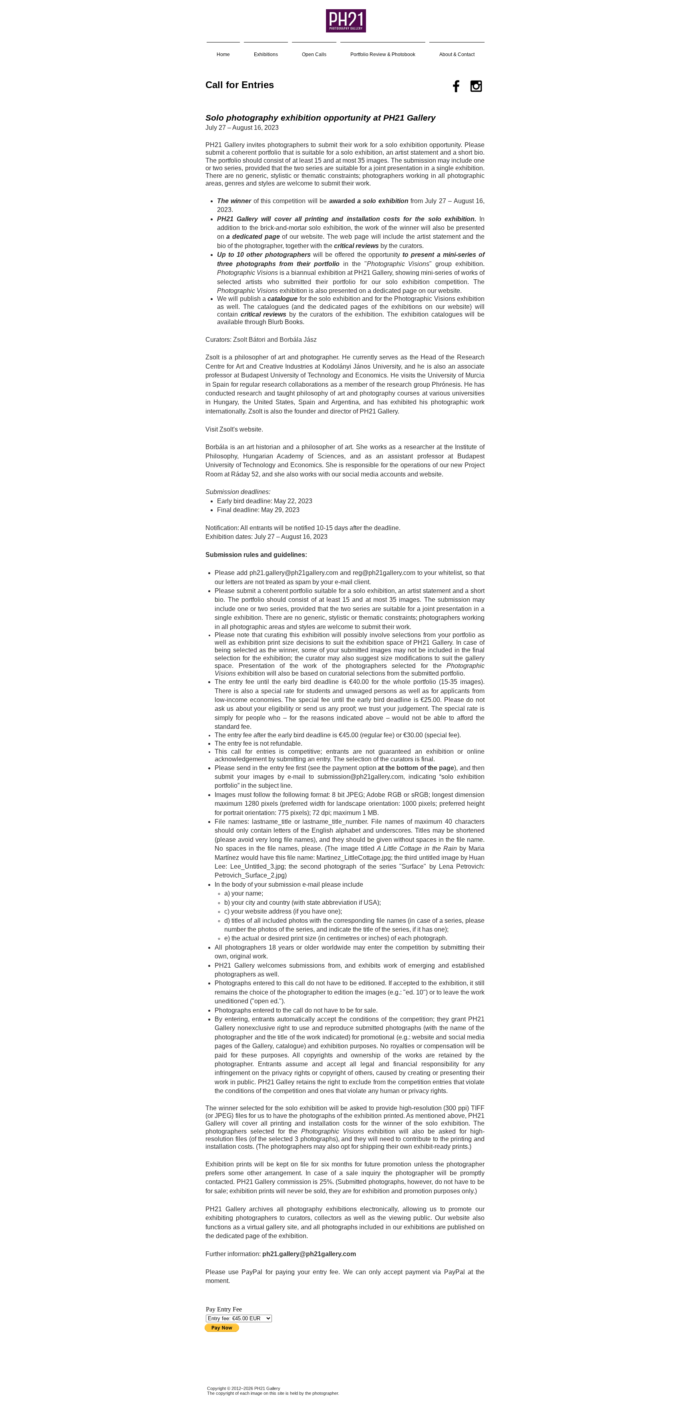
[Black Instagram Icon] (476, 86)
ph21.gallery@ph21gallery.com (293, 572)
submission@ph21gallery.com (360, 776)
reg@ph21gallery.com (384, 572)
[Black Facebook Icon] (456, 86)
